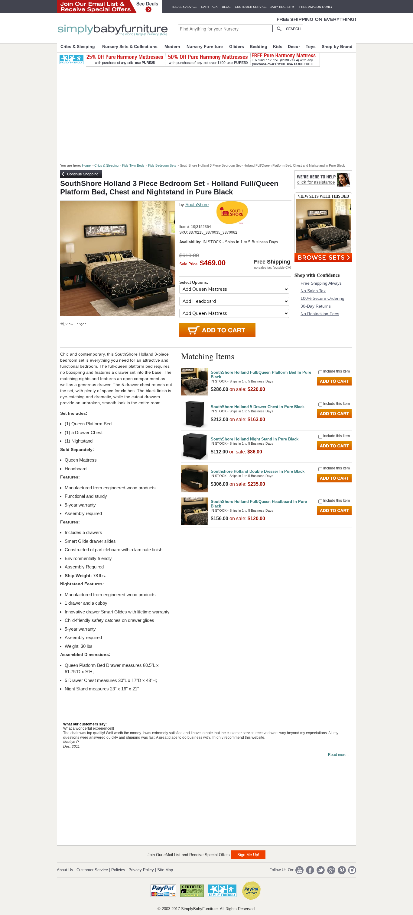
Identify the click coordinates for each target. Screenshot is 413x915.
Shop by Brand (337, 46)
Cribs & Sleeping (77, 46)
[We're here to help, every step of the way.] (323, 187)
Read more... (338, 755)
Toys (311, 46)
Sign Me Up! (248, 855)
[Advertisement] (210, 112)
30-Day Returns (316, 306)
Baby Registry (282, 6)
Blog (226, 6)
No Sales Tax (313, 290)
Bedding (258, 46)
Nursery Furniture (205, 46)
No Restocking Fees (320, 313)
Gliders (236, 46)
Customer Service (251, 6)
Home (86, 165)
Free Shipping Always (321, 283)
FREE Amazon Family (316, 6)
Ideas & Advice (184, 6)
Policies (118, 870)
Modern (172, 46)
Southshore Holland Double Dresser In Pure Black (257, 471)
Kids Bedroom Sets (162, 165)
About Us (65, 870)
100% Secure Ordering (322, 298)
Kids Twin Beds (133, 165)
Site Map (165, 870)
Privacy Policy (141, 870)
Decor (294, 46)
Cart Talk (209, 6)
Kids (277, 46)
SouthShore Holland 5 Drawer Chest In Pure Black (257, 407)
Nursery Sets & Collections (130, 46)
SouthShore (197, 204)
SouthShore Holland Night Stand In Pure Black (254, 439)
